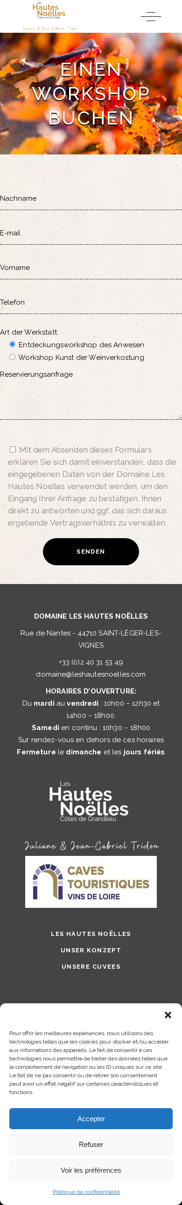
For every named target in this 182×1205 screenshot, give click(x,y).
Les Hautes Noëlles (91, 933)
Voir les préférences (91, 1170)
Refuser (91, 1144)
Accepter (91, 1119)
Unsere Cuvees (91, 966)
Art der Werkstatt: (29, 332)
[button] (168, 1015)
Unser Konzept (91, 950)
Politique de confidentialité (86, 1192)
